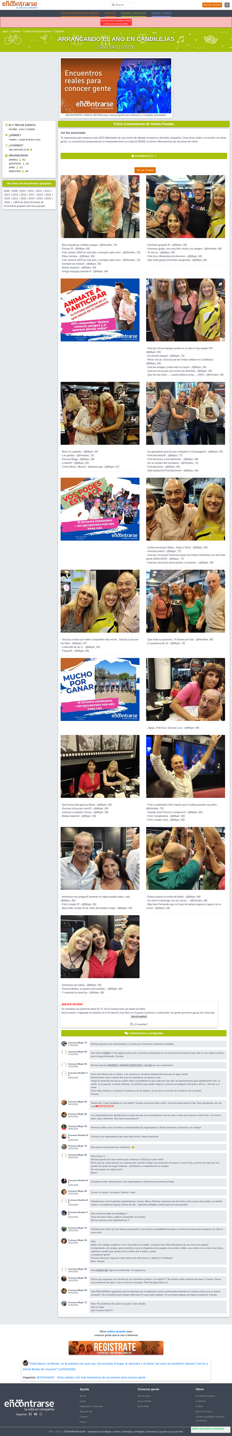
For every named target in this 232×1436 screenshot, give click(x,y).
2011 (31, 191)
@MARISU (112, 1065)
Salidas (16, 31)
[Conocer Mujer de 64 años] (64, 1052)
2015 (15, 194)
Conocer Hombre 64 (78, 1136)
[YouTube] (34, 1414)
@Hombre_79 (108, 245)
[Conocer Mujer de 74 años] (64, 1043)
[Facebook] (29, 1414)
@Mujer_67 (111, 466)
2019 (48, 194)
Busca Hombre (144, 1401)
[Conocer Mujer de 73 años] (64, 1228)
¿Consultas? (140, 1024)
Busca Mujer (143, 1406)
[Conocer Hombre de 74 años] (64, 1213)
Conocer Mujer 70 (77, 1146)
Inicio (6, 31)
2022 (23, 198)
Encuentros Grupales (205, 1396)
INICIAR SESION (212, 5)
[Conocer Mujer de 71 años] (64, 1303)
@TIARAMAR (45, 1377)
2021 (15, 198)
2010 (23, 191)
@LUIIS (148, 1065)
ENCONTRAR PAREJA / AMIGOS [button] (80, 13)
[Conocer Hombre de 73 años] (64, 1073)
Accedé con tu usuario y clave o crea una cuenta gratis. (116, 22)
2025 (48, 198)
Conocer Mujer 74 (77, 1043)
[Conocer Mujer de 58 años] (64, 1278)
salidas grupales (117, 1331)
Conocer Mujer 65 (77, 1114)
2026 (7, 202)
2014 (7, 194)
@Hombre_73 (131, 252)
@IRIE (12, 167)
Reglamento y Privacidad (91, 1406)
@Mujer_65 (82, 248)
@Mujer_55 (93, 263)
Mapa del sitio (86, 1411)
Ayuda (83, 1401)
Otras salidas (65, 1377)
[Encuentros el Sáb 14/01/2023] (31, 150)
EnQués (199, 1406)
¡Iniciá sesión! (139, 1016)
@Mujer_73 (177, 355)
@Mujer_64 (88, 267)
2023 (32, 198)
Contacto (84, 1417)
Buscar (83, 1396)
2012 (39, 191)
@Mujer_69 (87, 256)
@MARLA (13, 160)
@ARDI (106, 1053)
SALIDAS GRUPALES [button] (133, 13)
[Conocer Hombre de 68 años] (64, 1181)
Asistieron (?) (144, 155)
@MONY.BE (102, 1270)
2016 (23, 194)
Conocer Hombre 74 (78, 1213)
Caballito (59, 31)
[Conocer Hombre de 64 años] (64, 1136)
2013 (47, 191)
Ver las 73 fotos (145, 170)
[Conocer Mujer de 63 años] (64, 1102)
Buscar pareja (144, 1396)
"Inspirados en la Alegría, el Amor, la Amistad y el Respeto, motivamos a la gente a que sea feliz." (135, 1431)
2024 (40, 198)
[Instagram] (40, 1414)
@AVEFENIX (15, 164)
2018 (40, 194)
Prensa (83, 1422)
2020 (7, 198)
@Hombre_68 (213, 248)
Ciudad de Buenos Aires (37, 31)
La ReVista (201, 1401)
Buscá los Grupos (204, 1411)
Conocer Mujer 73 (77, 1228)
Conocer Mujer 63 (77, 1102)
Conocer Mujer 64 (77, 1052)
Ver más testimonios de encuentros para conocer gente (110, 1377)
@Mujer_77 (175, 455)
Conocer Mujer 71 (77, 1302)
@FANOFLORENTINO (130, 1065)
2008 (6, 191)
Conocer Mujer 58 (77, 1278)
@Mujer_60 (67, 900)
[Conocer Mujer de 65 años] (64, 1115)
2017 (32, 194)
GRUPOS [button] (110, 13)
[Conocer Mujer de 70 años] (64, 1146)
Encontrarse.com (75, 1431)
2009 (15, 191)
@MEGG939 (15, 171)
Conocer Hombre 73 (78, 1074)
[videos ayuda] (227, 5)
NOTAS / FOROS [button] (161, 13)
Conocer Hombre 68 (78, 1181)
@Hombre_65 (215, 374)
